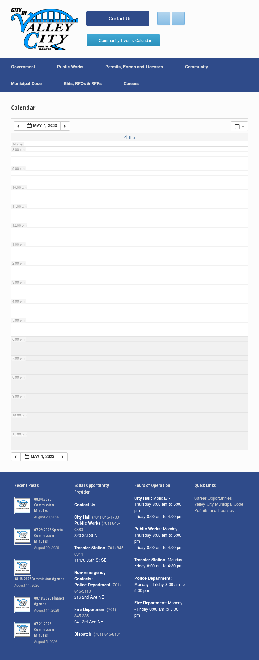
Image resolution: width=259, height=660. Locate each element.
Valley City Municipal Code (218, 504)
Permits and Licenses (214, 510)
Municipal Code (26, 83)
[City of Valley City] (44, 29)
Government (23, 67)
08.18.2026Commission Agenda (39, 579)
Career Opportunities (213, 498)
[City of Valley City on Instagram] (178, 18)
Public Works (70, 67)
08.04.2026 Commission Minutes (44, 505)
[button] (249, 75)
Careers (131, 83)
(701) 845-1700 (105, 517)
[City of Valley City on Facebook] (163, 18)
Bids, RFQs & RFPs (83, 83)
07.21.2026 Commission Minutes (44, 629)
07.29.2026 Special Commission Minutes (48, 535)
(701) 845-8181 (107, 634)
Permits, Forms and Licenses (134, 67)
